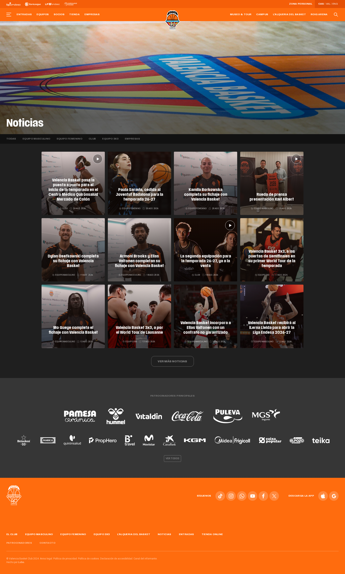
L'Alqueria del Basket (289, 14)
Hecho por (15, 562)
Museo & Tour (240, 14)
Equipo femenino (69, 139)
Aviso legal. (46, 558)
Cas (321, 4)
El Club (12, 534)
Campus (262, 14)
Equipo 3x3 (110, 139)
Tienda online (212, 534)
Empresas (92, 14)
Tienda (74, 14)
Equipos (43, 14)
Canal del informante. (145, 558)
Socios (59, 14)
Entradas (24, 14)
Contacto (47, 543)
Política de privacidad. (65, 558)
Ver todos (172, 458)
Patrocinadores (19, 543)
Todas (11, 139)
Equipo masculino (36, 139)
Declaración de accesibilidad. (116, 558)
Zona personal (300, 4)
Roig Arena (319, 14)
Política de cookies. (89, 558)
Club (92, 139)
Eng (335, 4)
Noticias (164, 534)
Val (328, 4)
